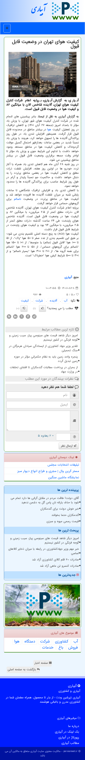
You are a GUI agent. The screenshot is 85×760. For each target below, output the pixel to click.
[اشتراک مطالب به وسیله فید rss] (9, 316)
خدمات (47, 648)
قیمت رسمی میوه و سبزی (62, 521)
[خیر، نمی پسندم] (23, 308)
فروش (73, 648)
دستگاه (29, 641)
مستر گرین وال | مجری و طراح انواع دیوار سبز (48, 471)
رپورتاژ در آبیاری (68, 737)
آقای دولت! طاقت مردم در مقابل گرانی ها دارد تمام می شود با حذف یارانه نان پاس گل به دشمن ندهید (45, 500)
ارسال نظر (67, 446)
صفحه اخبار (41, 663)
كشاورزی (61, 641)
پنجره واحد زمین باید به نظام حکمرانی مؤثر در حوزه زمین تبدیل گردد (46, 359)
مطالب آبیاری (70, 743)
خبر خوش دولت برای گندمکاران (59, 509)
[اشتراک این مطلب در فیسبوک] (28, 316)
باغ (60, 648)
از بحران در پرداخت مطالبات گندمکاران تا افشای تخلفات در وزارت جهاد (44, 369)
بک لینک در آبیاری (67, 731)
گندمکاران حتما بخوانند (65, 515)
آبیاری (38, 10)
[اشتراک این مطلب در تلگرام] (34, 316)
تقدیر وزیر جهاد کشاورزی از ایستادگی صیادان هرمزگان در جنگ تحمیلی (43, 348)
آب (65, 301)
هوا (49, 129)
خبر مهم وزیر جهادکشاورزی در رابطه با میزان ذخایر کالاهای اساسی (43, 551)
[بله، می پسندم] (42, 308)
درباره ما (73, 726)
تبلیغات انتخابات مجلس (63, 464)
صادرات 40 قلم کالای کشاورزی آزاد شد (55, 560)
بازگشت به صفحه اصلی (22, 669)
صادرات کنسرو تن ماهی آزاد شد (59, 566)
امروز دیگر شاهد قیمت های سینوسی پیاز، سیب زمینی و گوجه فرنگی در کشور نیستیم (43, 337)
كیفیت (25, 301)
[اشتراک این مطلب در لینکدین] (15, 316)
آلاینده (53, 301)
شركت (39, 301)
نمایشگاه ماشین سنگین (63, 477)
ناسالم (17, 199)
